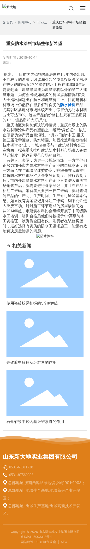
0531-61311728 (21, 467)
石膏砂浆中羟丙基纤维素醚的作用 (35, 421)
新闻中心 (24, 22)
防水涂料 (68, 105)
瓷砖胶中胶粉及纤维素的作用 (31, 362)
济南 (53, 542)
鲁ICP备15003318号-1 (36, 537)
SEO (64, 542)
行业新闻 (42, 22)
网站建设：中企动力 (35, 542)
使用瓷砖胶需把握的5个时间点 (32, 303)
